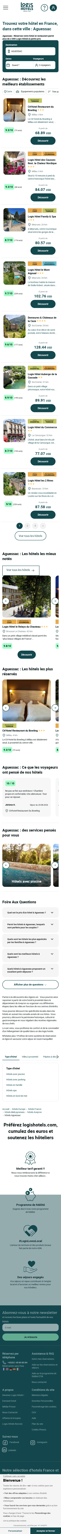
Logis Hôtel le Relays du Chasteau (21, 626)
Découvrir (43, 140)
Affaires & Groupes (11, 1418)
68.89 (43, 132)
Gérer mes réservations (43, 1358)
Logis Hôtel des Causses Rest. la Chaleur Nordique (42, 161)
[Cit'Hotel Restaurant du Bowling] (14, 110)
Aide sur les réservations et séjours (45, 1366)
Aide (34, 1418)
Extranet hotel (9, 1400)
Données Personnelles (42, 1400)
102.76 (43, 296)
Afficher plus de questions (29, 984)
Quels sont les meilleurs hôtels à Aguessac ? (23, 955)
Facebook (14, 1442)
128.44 (43, 347)
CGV (34, 1412)
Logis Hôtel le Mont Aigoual (39, 271)
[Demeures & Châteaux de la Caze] (14, 326)
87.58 (43, 506)
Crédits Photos (39, 1429)
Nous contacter (39, 1382)
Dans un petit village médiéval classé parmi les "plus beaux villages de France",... (24, 637)
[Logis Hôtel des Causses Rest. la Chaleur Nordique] (14, 163)
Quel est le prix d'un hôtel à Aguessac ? (26, 912)
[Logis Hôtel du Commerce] (14, 430)
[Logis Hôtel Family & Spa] (14, 219)
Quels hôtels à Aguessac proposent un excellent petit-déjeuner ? (26, 970)
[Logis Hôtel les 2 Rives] (14, 483)
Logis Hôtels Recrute (12, 1423)
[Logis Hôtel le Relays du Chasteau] (26, 596)
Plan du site (37, 1423)
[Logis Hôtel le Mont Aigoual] (14, 273)
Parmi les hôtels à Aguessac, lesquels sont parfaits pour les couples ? (26, 926)
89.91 (43, 400)
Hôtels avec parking (15, 1079)
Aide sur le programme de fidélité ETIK (44, 1375)
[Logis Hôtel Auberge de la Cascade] (14, 377)
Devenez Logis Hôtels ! (13, 1395)
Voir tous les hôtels (30, 536)
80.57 (43, 242)
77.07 (43, 453)
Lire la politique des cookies (14, 1520)
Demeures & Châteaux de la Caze (42, 319)
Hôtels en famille (14, 1084)
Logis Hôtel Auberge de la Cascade (42, 375)
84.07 (43, 189)
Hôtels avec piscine (15, 1074)
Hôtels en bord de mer (16, 1095)
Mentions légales (40, 1395)
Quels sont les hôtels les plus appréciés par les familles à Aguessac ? (27, 941)
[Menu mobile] (6, 8)
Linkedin (12, 1450)
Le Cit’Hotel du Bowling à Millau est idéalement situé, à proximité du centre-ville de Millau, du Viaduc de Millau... (42, 123)
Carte (9, 91)
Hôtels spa (11, 1090)
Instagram (42, 1442)
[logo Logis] (27, 6)
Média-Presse (8, 1406)
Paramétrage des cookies (44, 1406)
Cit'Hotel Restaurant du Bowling (41, 108)
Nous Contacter (10, 1412)
